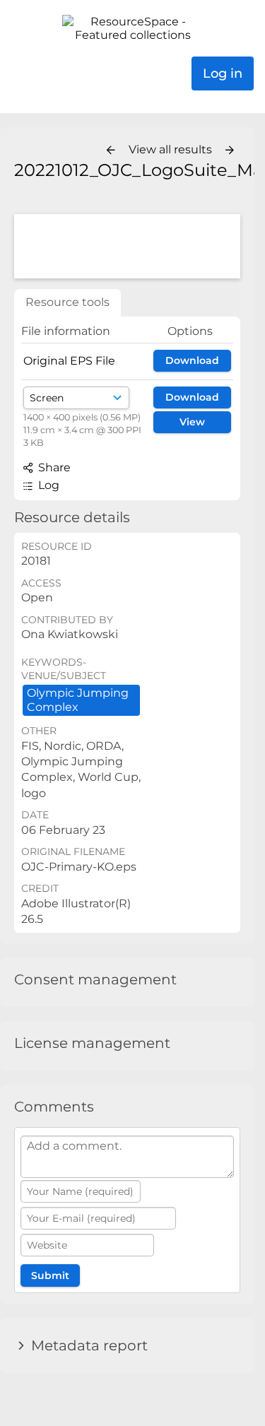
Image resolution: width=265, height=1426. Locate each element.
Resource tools (67, 302)
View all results (172, 149)
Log (47, 485)
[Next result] (229, 150)
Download (192, 360)
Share (53, 467)
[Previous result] (111, 150)
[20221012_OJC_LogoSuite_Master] (127, 246)
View (192, 422)
